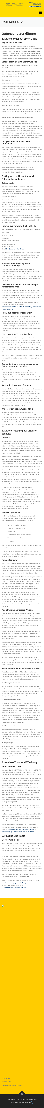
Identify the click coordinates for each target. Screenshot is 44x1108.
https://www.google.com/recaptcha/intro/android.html (18, 832)
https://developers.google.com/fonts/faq (14, 883)
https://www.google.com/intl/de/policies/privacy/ (20, 829)
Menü (40, 12)
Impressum (6, 1078)
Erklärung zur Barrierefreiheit (12, 1085)
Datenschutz (6, 1082)
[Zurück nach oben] (22, 1094)
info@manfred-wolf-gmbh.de (15, 249)
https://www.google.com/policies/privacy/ (14, 887)
